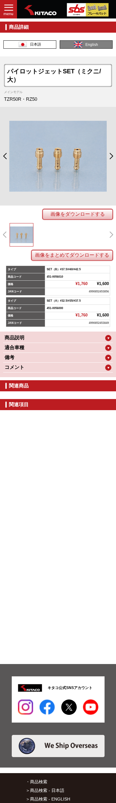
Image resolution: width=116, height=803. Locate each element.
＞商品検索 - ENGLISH (48, 799)
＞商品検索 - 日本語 (45, 790)
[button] (5, 156)
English (91, 45)
